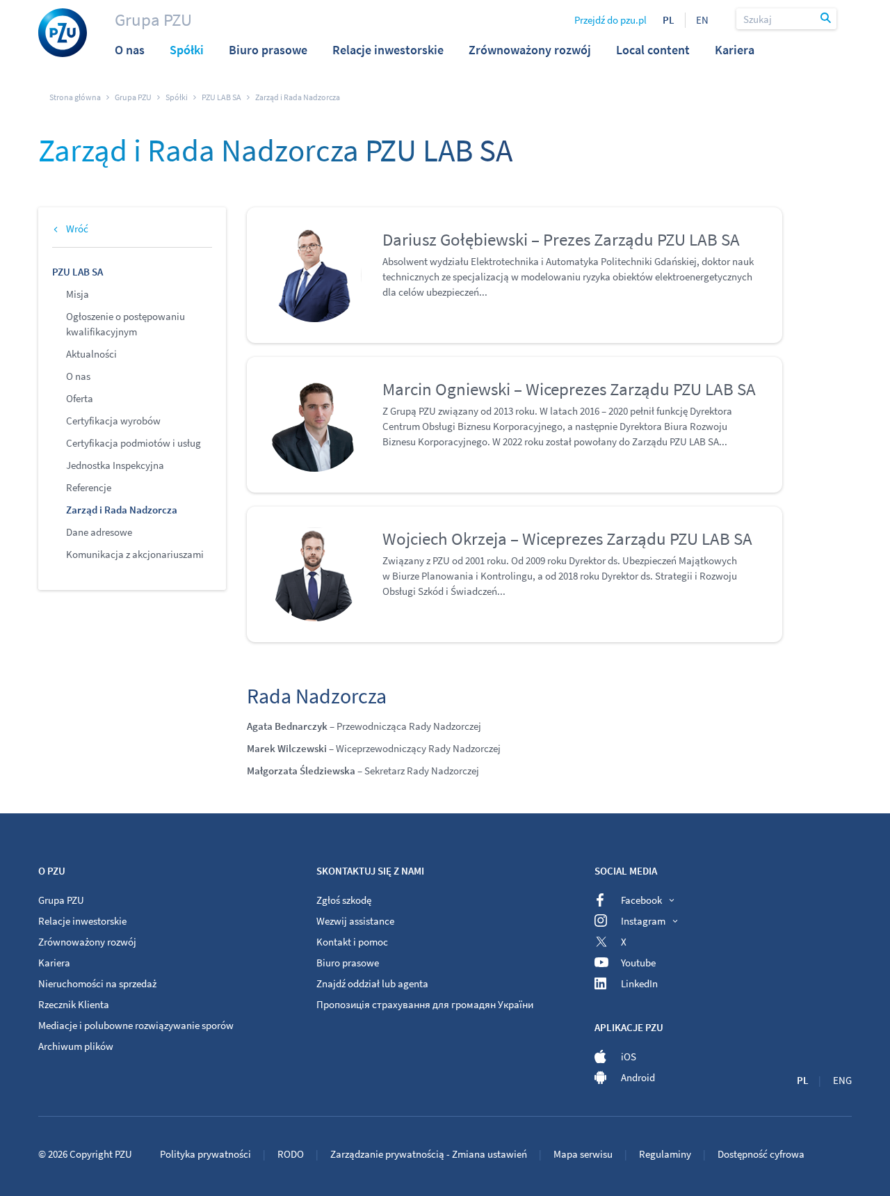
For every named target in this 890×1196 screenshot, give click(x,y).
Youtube (638, 962)
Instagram (643, 920)
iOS (628, 1056)
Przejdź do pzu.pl (610, 19)
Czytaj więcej (410, 314)
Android (638, 1077)
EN (702, 19)
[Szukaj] (826, 18)
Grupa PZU (153, 19)
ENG (842, 1080)
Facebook (641, 900)
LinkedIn (639, 983)
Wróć (77, 228)
